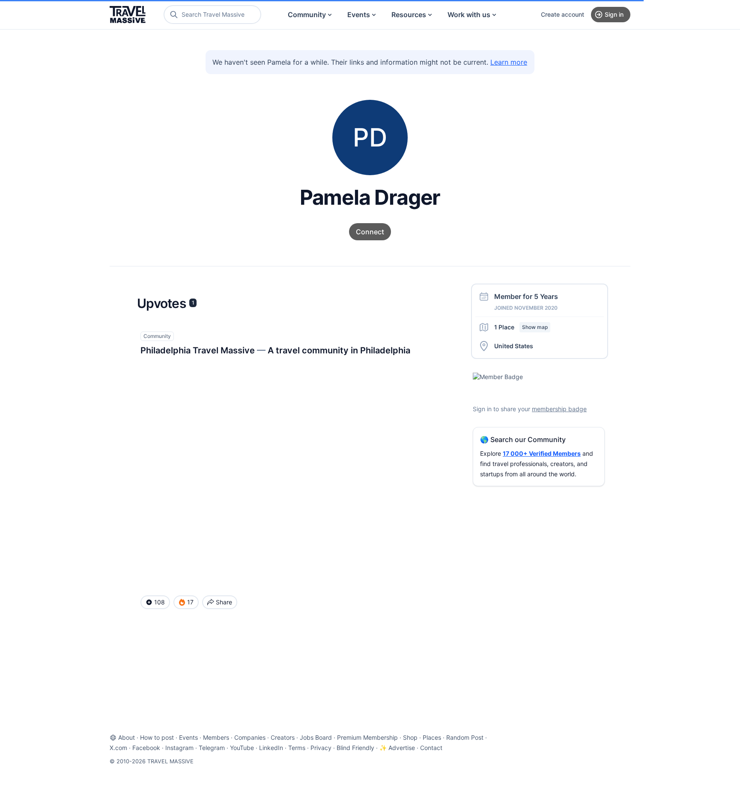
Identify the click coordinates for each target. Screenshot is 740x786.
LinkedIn (271, 747)
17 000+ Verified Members (542, 453)
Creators (283, 737)
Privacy (320, 747)
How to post (157, 737)
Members (216, 737)
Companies (250, 737)
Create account (562, 14)
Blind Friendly (355, 747)
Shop (410, 737)
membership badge (559, 408)
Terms (296, 747)
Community (307, 14)
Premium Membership (367, 737)
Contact (431, 747)
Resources (408, 14)
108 (159, 602)
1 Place (521, 327)
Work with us (469, 14)
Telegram (212, 747)
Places (432, 737)
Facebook (146, 747)
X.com (118, 747)
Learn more (508, 62)
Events (358, 14)
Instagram (179, 747)
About (126, 737)
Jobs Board (316, 737)
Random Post (464, 737)
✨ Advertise (397, 747)
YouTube (242, 747)
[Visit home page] (128, 14)
